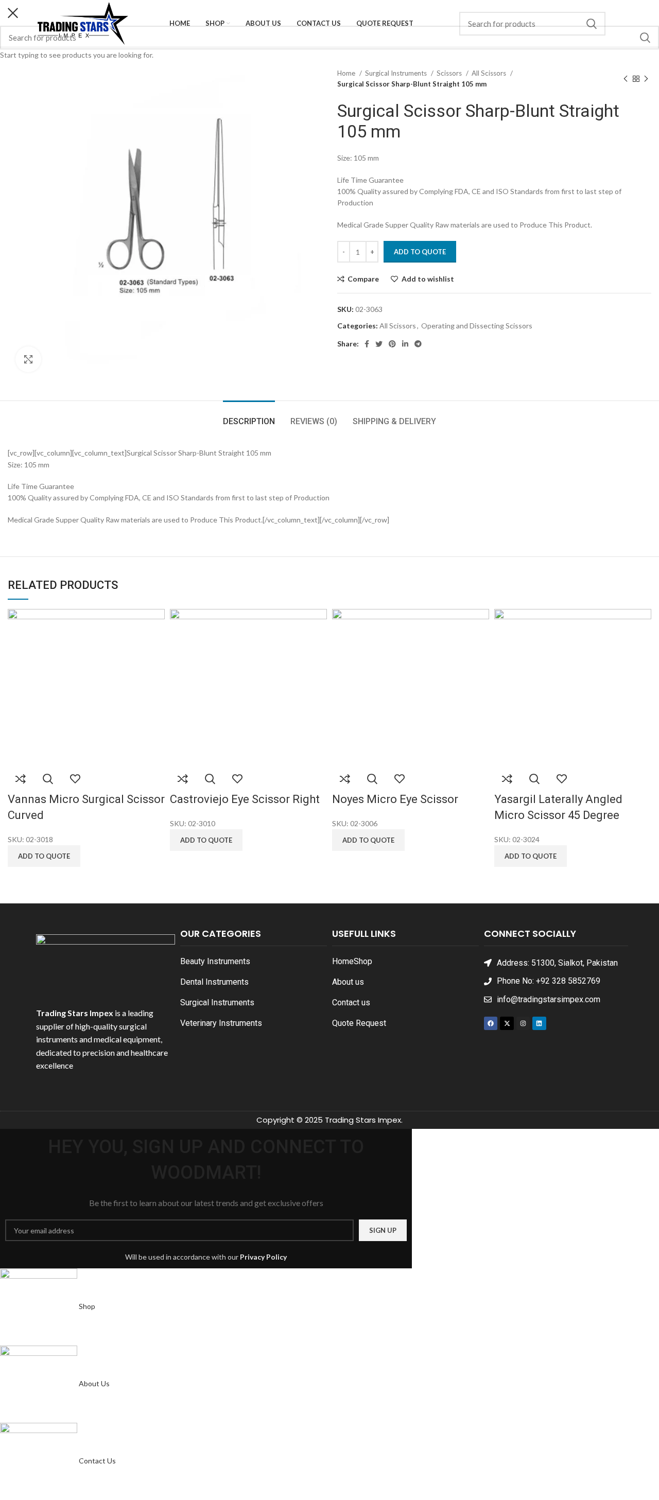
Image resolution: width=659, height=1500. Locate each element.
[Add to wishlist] (75, 779)
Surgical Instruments (217, 1002)
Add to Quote (420, 252)
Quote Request (359, 1023)
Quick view (48, 779)
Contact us (351, 1002)
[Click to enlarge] (28, 359)
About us (348, 982)
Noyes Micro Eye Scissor (395, 799)
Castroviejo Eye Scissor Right (245, 799)
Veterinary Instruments (221, 1023)
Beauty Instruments (215, 961)
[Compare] (20, 779)
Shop (363, 961)
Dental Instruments (214, 982)
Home (343, 961)
